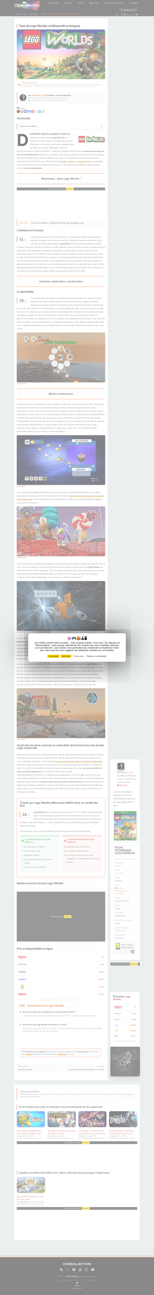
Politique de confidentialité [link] (96, 656)
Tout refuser (66, 656)
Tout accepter (53, 656)
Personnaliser (79, 656)
